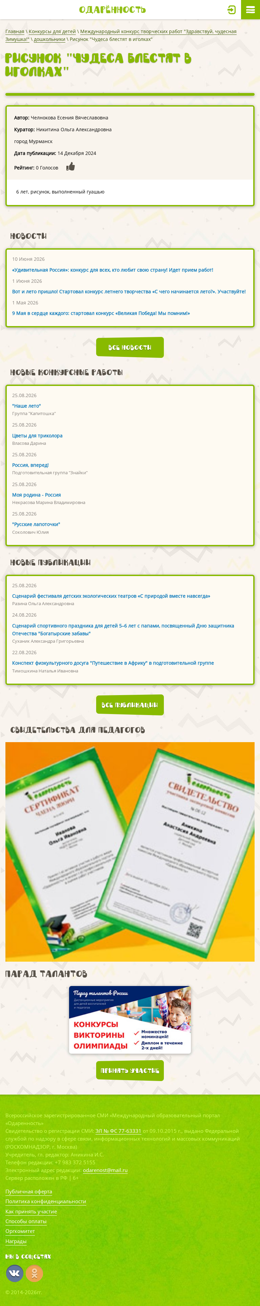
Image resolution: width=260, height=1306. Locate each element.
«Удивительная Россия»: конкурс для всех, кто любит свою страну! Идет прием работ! (112, 270)
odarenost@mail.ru (105, 1170)
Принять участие (130, 1070)
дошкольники (49, 39)
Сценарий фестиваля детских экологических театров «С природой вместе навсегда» (111, 596)
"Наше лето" (26, 406)
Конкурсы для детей (52, 31)
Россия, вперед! (30, 465)
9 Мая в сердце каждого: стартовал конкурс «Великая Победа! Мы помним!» (101, 313)
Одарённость (112, 9)
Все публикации (130, 705)
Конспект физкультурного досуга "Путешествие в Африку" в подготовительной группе (113, 663)
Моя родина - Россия (36, 494)
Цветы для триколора (37, 435)
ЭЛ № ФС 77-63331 (118, 1130)
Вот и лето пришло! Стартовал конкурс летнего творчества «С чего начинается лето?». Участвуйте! (129, 291)
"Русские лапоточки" (36, 524)
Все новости (130, 347)
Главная (14, 31)
